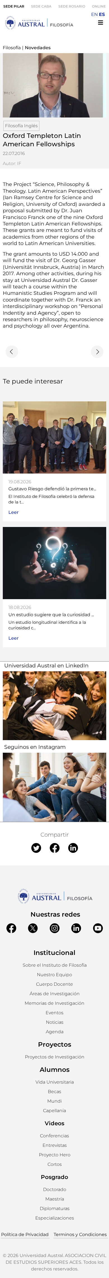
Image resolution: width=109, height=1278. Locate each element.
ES (102, 14)
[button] (54, 975)
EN (94, 14)
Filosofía (12, 47)
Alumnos (55, 1070)
